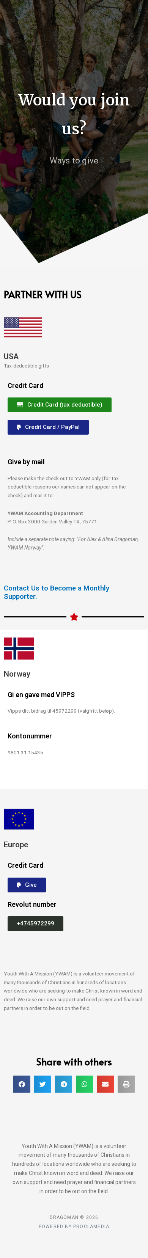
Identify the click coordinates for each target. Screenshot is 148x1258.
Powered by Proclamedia (74, 1226)
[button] (35, 923)
